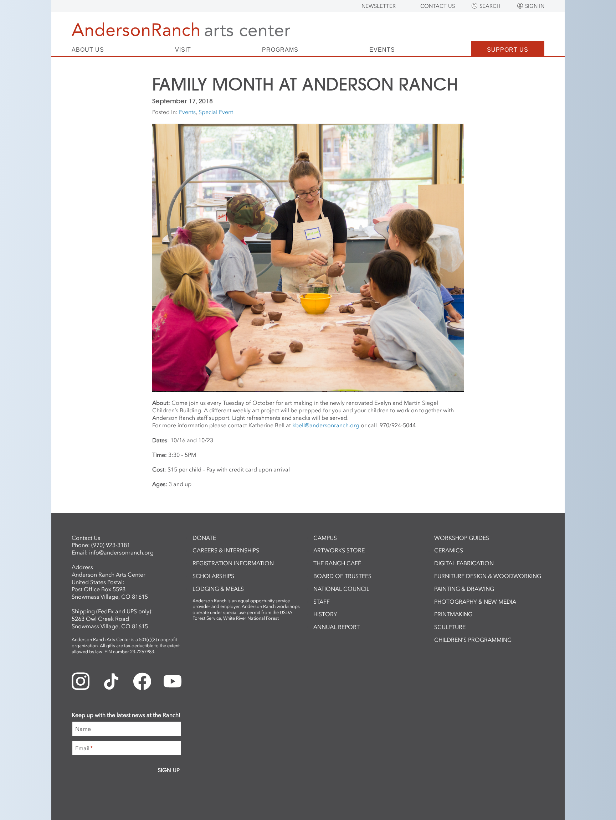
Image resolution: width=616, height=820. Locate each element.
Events (382, 50)
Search (489, 6)
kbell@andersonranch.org (325, 425)
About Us (88, 50)
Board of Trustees (342, 575)
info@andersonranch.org (121, 552)
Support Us (507, 50)
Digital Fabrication (464, 563)
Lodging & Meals (218, 588)
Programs (280, 50)
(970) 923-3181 (110, 544)
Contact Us (437, 6)
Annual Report (336, 626)
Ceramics (448, 550)
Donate (204, 537)
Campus (325, 537)
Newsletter (378, 6)
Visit (183, 50)
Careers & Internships (225, 550)
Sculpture (450, 626)
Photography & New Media (475, 601)
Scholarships (213, 575)
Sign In (534, 6)
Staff (321, 601)
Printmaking (453, 614)
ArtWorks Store (339, 550)
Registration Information (233, 563)
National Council (341, 588)
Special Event (216, 111)
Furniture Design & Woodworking (487, 575)
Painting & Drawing (464, 588)
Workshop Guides (461, 537)
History (325, 614)
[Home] (181, 29)
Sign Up (169, 770)
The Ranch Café (337, 563)
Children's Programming (473, 639)
